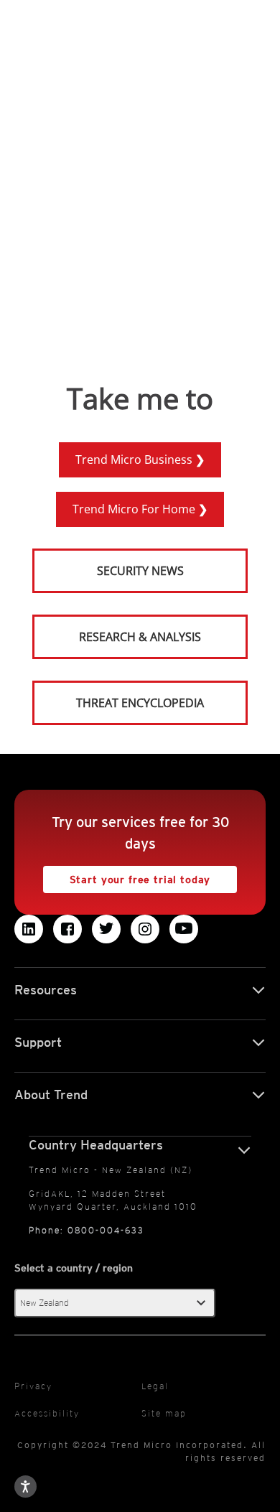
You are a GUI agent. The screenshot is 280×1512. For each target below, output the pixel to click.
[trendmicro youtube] (183, 929)
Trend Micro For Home (135, 509)
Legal (155, 1386)
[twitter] (106, 929)
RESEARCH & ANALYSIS (140, 637)
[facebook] (67, 929)
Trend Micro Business (135, 459)
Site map (164, 1413)
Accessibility (47, 1413)
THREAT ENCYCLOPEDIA (140, 703)
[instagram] (145, 929)
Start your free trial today (126, 875)
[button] (114, 1303)
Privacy (33, 1386)
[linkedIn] (28, 929)
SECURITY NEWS (109, 565)
